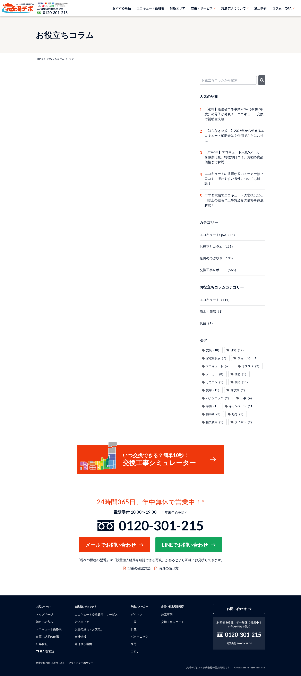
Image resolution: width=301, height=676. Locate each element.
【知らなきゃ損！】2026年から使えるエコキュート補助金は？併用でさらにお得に (234, 135)
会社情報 (80, 636)
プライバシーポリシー (81, 662)
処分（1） (238, 414)
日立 (134, 629)
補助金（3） (214, 414)
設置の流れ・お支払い (89, 629)
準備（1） (212, 406)
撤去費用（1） (215, 422)
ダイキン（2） (244, 422)
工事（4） (246, 398)
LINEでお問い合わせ (185, 545)
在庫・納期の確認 (47, 636)
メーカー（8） (215, 374)
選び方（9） (239, 390)
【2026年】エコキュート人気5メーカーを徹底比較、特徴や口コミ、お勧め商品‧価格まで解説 (234, 157)
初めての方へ (44, 622)
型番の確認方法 (139, 568)
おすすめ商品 (121, 8)
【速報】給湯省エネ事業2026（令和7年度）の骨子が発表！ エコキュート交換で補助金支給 (234, 114)
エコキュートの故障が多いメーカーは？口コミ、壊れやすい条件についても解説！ (234, 178)
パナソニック (139, 636)
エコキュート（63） (219, 366)
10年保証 (42, 644)
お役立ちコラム (55, 58)
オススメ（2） (251, 366)
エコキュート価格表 (150, 8)
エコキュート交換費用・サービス (96, 614)
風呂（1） (207, 323)
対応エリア (177, 8)
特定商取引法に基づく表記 (50, 662)
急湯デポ (18, 8)
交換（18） (213, 350)
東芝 (134, 644)
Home (39, 58)
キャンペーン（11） (242, 406)
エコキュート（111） (215, 300)
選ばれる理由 (83, 644)
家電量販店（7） (217, 358)
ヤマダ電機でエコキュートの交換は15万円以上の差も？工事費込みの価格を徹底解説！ (234, 200)
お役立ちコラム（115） (217, 246)
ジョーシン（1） (248, 358)
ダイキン (136, 614)
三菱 (134, 622)
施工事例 (260, 8)
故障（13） (242, 382)
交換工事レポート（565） (219, 270)
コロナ (135, 651)
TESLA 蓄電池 (45, 651)
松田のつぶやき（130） (217, 258)
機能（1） (241, 374)
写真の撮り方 (169, 568)
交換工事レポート (172, 622)
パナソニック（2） (218, 398)
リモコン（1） (215, 382)
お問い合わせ (237, 609)
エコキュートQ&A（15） (218, 235)
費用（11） (213, 390)
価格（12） (238, 350)
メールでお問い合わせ (111, 545)
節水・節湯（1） (212, 311)
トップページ (44, 614)
